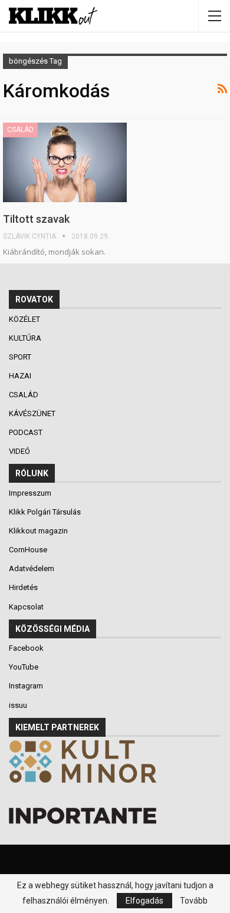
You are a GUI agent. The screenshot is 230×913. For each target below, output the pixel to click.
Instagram (26, 685)
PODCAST (26, 432)
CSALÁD (20, 130)
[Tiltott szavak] (65, 162)
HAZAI (21, 375)
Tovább (194, 900)
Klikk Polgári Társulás (45, 511)
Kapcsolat (26, 606)
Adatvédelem (31, 568)
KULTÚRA (26, 338)
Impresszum (30, 493)
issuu (18, 705)
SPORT (21, 356)
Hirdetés (23, 587)
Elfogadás (144, 900)
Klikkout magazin (38, 530)
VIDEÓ (20, 451)
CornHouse (28, 549)
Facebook (26, 648)
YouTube (23, 666)
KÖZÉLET (25, 319)
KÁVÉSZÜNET (33, 413)
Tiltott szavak (36, 219)
